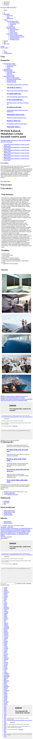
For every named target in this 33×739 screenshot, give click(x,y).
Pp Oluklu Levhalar (14, 22)
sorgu (7, 487)
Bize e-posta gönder (5, 181)
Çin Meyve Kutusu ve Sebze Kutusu (9, 528)
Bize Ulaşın (6, 43)
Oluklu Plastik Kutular (12, 34)
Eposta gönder (4, 538)
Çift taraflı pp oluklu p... (14, 87)
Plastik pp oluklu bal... (14, 121)
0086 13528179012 (10, 493)
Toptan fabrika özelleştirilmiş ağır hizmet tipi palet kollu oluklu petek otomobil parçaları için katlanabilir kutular (16, 399)
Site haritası (3, 527)
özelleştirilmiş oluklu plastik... (16, 114)
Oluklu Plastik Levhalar (12, 21)
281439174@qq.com (13, 494)
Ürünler (5, 19)
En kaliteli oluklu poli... (14, 93)
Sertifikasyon (10, 18)
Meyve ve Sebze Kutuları (16, 35)
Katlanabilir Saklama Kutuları (17, 36)
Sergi (8, 17)
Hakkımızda (7, 14)
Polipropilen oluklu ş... (14, 127)
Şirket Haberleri (7, 521)
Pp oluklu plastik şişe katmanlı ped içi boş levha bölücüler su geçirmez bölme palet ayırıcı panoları (14, 397)
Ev (4, 12)
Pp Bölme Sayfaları (14, 39)
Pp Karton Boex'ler (14, 38)
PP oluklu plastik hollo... (14, 107)
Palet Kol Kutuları (11, 28)
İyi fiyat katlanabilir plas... (15, 100)
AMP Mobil (10, 527)
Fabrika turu (10, 15)
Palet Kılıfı (12, 31)
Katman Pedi (13, 24)
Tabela (11, 25)
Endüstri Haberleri (8, 523)
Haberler (6, 41)
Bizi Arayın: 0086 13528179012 (8, 7)
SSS (5, 42)
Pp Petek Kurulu (11, 26)
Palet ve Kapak (13, 32)
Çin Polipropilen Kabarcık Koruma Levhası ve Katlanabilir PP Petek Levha (15, 530)
